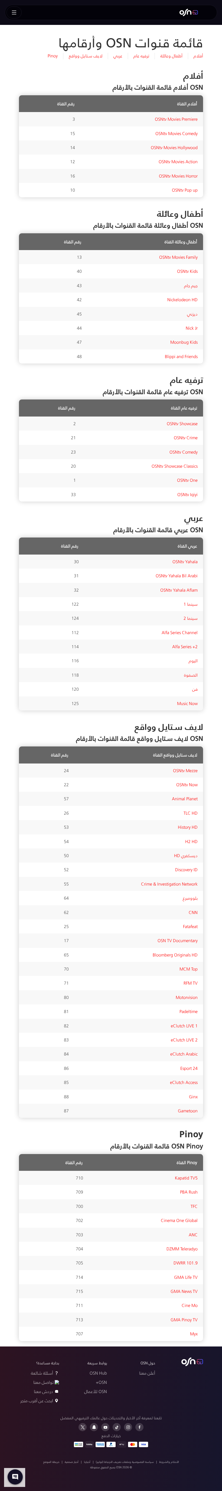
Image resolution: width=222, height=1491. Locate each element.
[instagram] (128, 1427)
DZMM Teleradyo (182, 1248)
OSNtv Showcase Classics (175, 466)
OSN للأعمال (95, 1391)
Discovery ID (186, 869)
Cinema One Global (179, 1220)
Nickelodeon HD (182, 299)
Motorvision (187, 997)
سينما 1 (191, 604)
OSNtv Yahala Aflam (179, 590)
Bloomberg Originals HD (175, 955)
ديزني (192, 314)
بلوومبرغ (190, 898)
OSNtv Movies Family (178, 257)
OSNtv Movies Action (178, 161)
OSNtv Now (187, 784)
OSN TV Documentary (178, 940)
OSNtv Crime (186, 437)
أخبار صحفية (72, 1461)
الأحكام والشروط (169, 1461)
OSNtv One (187, 480)
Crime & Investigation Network (169, 884)
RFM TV (191, 983)
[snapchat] (94, 1427)
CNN (193, 912)
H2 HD (191, 841)
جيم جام (191, 285)
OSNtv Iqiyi (187, 494)
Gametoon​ (188, 1110)
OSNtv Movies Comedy (176, 133)
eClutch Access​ (184, 1082)
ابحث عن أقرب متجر (36, 1400)
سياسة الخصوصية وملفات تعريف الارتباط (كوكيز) (125, 1461)
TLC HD (191, 813)
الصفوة (191, 675)
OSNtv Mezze (185, 770)
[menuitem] (188, 12)
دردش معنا (43, 1391)
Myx (194, 1333)
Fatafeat (190, 926)
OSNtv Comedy (183, 452)
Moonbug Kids (184, 342)
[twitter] (83, 1427)
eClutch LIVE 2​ (184, 1039)
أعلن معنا (147, 1373)
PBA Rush (189, 1192)
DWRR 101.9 (186, 1263)
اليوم (193, 660)
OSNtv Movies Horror (178, 176)
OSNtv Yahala (185, 561)
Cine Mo (190, 1305)
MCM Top (188, 969)
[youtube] (105, 1427)
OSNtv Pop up (185, 190)
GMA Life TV (186, 1277)
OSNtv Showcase (182, 423)
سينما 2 (191, 618)
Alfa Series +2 (185, 646)
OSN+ (101, 1382)
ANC (193, 1234)
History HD (188, 827)
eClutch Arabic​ (184, 1054)
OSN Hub (98, 1373)
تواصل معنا (43, 1382)
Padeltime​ (188, 1011)
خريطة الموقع (51, 1461)
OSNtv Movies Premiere (176, 119)
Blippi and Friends (181, 356)
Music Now (187, 703)
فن (195, 689)
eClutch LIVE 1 (184, 1025)
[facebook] (139, 1427)
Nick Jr (192, 328)
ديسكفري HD (186, 855)
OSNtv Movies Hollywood (174, 147)
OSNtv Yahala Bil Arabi (177, 575)
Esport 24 (189, 1068)
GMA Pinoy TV (184, 1319)
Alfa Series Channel (180, 632)
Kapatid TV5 (186, 1178)
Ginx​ (193, 1096)
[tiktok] (117, 1427)
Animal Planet (185, 798)
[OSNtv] (192, 1362)
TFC (194, 1206)
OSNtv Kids (187, 271)
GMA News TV (184, 1291)
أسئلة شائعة (42, 1373)
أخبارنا (87, 1461)
